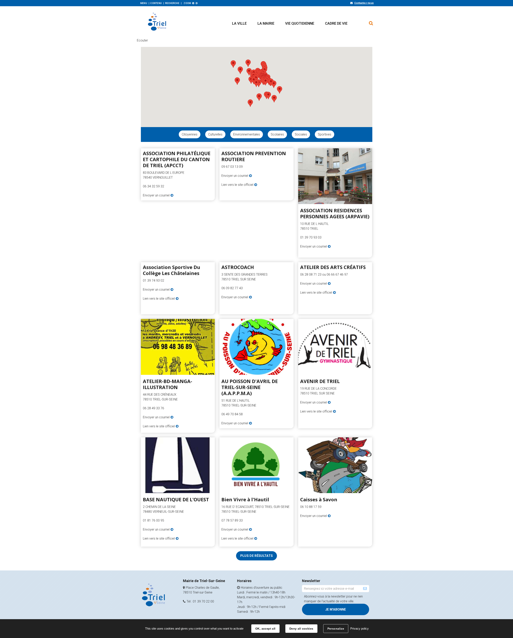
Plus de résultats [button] (256, 556)
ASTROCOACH (237, 267)
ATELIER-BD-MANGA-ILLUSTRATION (167, 384)
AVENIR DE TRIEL (320, 381)
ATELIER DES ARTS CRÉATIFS (333, 267)
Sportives (324, 134)
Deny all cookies (301, 628)
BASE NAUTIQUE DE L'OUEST (176, 499)
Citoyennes (189, 134)
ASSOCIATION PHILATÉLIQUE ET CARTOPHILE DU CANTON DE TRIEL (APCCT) (176, 159)
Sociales (301, 134)
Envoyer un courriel (156, 195)
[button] (239, 23)
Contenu (156, 3)
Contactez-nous (364, 3)
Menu (143, 3)
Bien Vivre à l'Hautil (245, 499)
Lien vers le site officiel (237, 185)
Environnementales (246, 134)
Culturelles (215, 134)
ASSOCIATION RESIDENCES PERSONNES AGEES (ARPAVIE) (335, 213)
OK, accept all (265, 628)
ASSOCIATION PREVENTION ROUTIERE (253, 156)
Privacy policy (359, 628)
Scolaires (277, 134)
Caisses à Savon (318, 499)
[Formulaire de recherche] (371, 21)
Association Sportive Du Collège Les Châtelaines (171, 270)
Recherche (172, 3)
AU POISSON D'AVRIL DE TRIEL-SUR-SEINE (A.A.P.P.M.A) (249, 387)
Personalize (335, 628)
